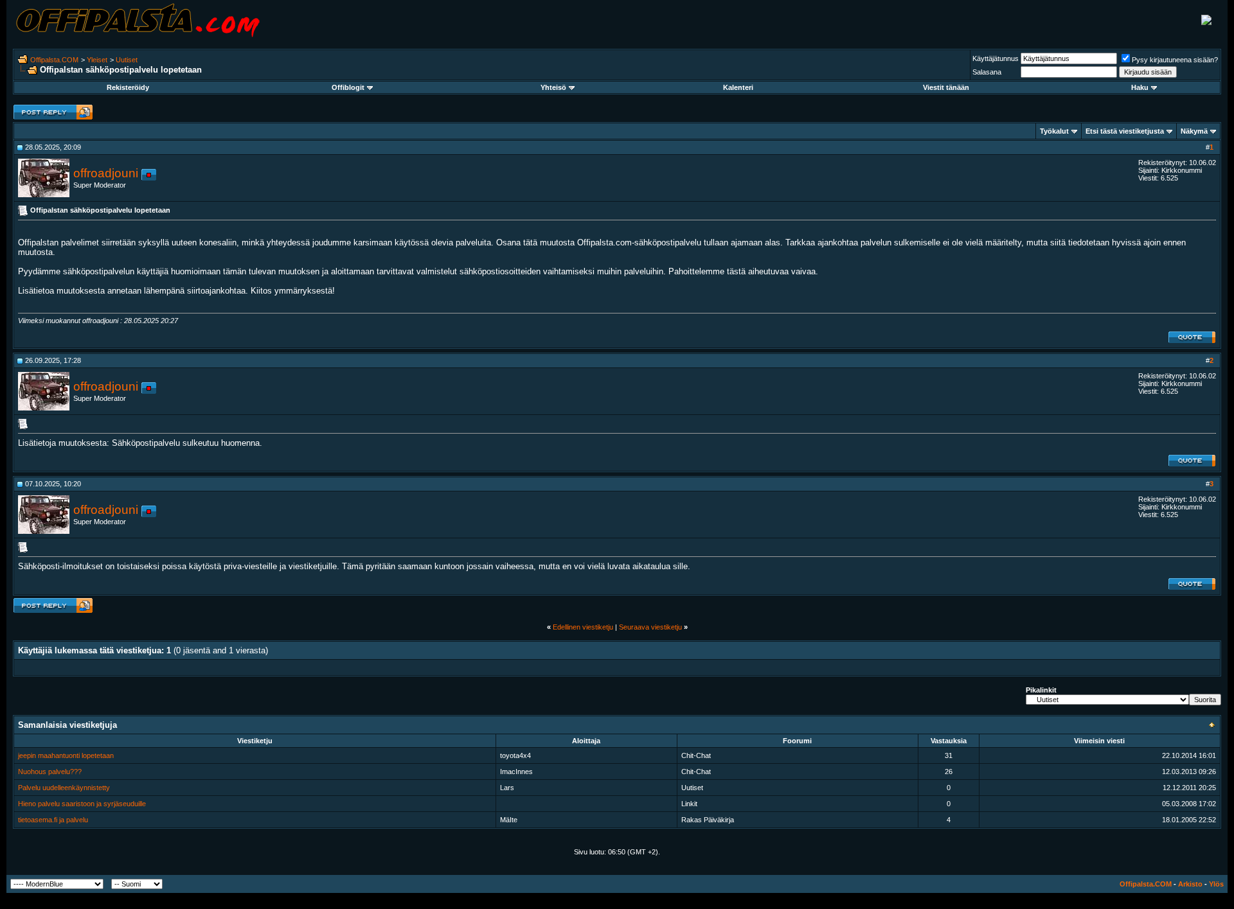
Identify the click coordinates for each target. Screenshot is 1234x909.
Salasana (986, 72)
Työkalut (1054, 131)
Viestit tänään (946, 87)
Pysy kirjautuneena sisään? (1175, 60)
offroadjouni (105, 173)
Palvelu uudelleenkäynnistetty (64, 787)
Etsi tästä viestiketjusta (1125, 131)
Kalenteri (738, 87)
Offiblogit (348, 87)
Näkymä (1194, 131)
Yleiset (97, 60)
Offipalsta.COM (54, 60)
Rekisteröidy (128, 87)
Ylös (1216, 884)
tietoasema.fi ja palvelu (53, 820)
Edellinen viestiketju (583, 627)
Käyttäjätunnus (995, 58)
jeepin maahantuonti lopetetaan (66, 755)
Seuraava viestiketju (650, 627)
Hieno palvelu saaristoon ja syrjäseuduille (82, 804)
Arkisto (1190, 884)
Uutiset (127, 60)
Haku (1140, 87)
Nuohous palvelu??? (50, 771)
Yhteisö (553, 87)
